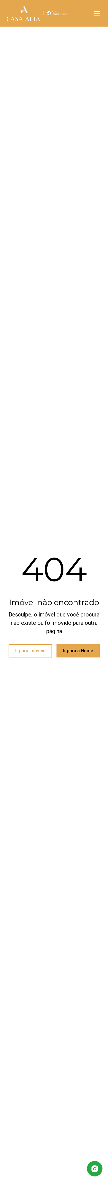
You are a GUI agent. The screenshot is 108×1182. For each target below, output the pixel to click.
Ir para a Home (78, 650)
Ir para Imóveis (30, 650)
